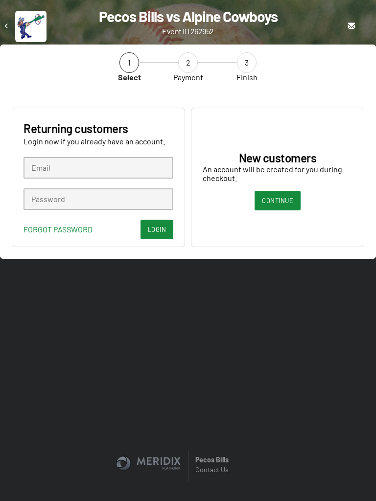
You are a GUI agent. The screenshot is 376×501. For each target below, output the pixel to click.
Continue (277, 201)
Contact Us (212, 469)
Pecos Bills (212, 459)
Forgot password (58, 229)
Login (157, 229)
